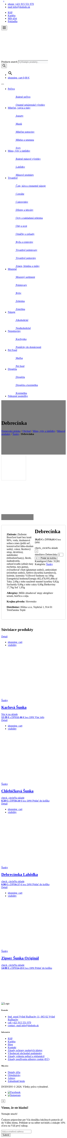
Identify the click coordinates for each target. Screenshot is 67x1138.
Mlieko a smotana (24, 139)
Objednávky (14, 1075)
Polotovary (21, 285)
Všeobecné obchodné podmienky (25, 1053)
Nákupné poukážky (18, 396)
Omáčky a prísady (24, 234)
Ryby (18, 293)
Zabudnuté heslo (16, 1081)
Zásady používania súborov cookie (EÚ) (28, 1059)
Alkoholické (21, 320)
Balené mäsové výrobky (28, 158)
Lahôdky (20, 166)
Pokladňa (12, 21)
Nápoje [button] (11, 312)
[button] (4, 28)
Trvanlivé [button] (13, 177)
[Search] (4, 66)
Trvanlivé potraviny (25, 258)
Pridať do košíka (48, 558)
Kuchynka (21, 339)
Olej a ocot (21, 226)
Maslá (18, 123)
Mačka (19, 358)
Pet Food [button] (12, 350)
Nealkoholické (23, 328)
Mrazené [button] (12, 269)
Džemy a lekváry (24, 210)
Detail (4, 636)
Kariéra (11, 15)
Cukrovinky (21, 202)
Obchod (26, 431)
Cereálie (19, 194)
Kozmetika (21, 393)
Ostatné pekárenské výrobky (30, 104)
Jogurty (19, 115)
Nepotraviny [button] (14, 331)
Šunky (16, 434)
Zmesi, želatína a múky (27, 266)
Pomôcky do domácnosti (28, 347)
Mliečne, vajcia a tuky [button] (19, 107)
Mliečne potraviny (24, 131)
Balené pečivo (22, 96)
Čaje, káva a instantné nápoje (30, 185)
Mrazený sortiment (25, 277)
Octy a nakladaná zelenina (29, 218)
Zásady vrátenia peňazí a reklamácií (26, 1056)
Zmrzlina (20, 309)
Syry (18, 148)
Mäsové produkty (24, 175)
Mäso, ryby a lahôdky (44, 431)
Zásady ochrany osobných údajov (25, 1050)
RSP (10, 12)
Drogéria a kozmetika (26, 385)
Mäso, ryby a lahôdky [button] (19, 150)
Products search (9, 61)
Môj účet (12, 18)
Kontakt (12, 1047)
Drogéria (20, 377)
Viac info (39, 717)
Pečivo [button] (11, 88)
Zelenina (20, 301)
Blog (10, 1044)
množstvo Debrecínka (46, 554)
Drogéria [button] (12, 369)
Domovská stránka (10, 431)
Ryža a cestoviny (24, 242)
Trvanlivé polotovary (26, 250)
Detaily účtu (14, 1072)
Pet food (19, 366)
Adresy (11, 1078)
